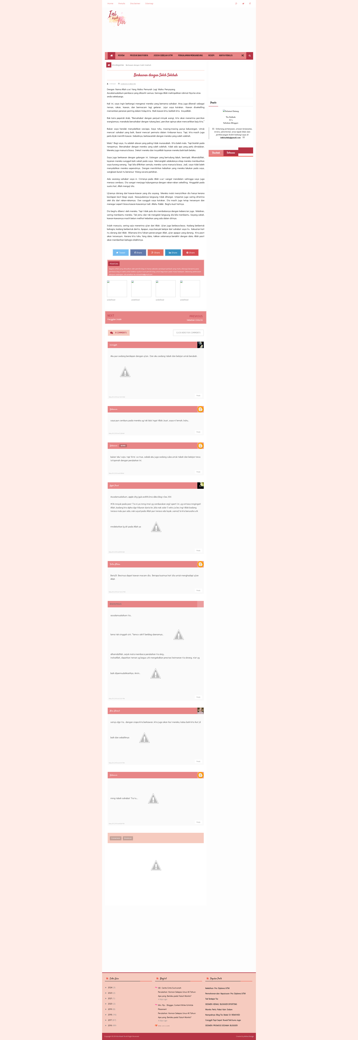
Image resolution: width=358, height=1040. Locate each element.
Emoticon (128, 838)
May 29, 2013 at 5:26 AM (116, 433)
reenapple (113, 344)
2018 (110, 1014)
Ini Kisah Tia (121, 1036)
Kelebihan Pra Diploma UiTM (217, 988)
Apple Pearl (114, 485)
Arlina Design (249, 1036)
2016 (110, 1025)
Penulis (121, 3)
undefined (111, 300)
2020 (110, 1003)
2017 (110, 1020)
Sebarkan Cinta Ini (195, 320)
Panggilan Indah (114, 319)
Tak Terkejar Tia (211, 998)
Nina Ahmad (115, 710)
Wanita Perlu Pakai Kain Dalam (218, 1009)
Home (110, 3)
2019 (110, 1009)
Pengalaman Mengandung (190, 55)
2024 (110, 987)
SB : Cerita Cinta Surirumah (169, 988)
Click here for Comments (188, 333)
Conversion (115, 838)
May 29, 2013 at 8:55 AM (117, 552)
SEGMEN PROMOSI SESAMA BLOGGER (221, 1025)
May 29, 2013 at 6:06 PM (116, 823)
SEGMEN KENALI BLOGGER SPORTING (221, 1004)
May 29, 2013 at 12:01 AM (117, 397)
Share (139, 252)
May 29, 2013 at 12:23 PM (117, 592)
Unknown (113, 409)
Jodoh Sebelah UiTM (163, 55)
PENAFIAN (114, 263)
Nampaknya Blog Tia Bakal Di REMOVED (222, 1014)
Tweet (122, 252)
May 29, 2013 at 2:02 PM (117, 698)
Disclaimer (135, 3)
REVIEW (121, 55)
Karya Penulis (226, 55)
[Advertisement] (202, 29)
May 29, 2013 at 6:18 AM (116, 473)
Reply (198, 395)
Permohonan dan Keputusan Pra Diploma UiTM (225, 993)
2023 (110, 993)
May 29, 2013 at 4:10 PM (117, 763)
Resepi (211, 55)
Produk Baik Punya (139, 55)
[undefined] (119, 288)
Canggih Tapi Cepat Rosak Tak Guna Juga (223, 1020)
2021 (110, 998)
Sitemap (149, 3)
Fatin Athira (115, 564)
